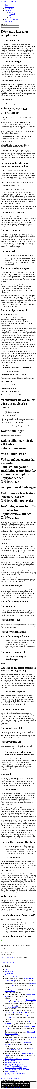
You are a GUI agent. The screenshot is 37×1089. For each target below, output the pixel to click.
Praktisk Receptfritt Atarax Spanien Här (17, 1059)
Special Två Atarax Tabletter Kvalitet (16, 1066)
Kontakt (16, 1078)
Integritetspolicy (16, 1087)
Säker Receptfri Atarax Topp (14, 1064)
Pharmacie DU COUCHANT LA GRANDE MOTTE (20, 1000)
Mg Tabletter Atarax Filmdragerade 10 (17, 1069)
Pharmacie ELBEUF (11, 1007)
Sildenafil (12, 14)
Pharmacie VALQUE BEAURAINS (16, 1012)
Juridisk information (7, 1078)
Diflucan (11, 16)
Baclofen (11, 12)
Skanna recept (9, 7)
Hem (6, 5)
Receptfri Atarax (10, 1060)
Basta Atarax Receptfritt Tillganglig (16, 1068)
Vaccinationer (9, 8)
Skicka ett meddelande (8, 962)
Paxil (10, 17)
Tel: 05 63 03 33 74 (7, 957)
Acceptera (7, 1087)
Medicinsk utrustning (11, 19)
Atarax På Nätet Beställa (12, 1062)
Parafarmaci (8, 10)
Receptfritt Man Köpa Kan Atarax (15, 1073)
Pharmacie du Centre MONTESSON (20, 1049)
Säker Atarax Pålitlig (11, 1071)
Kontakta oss (9, 21)
